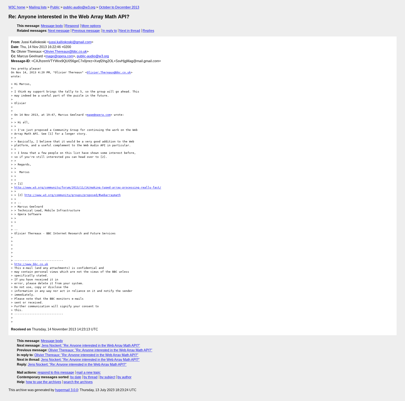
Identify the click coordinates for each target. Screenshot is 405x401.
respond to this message (56, 372)
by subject (107, 377)
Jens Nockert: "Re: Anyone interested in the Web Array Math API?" (90, 345)
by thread (90, 377)
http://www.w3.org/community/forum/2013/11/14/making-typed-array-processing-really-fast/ (87, 187)
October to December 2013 (119, 7)
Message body (52, 26)
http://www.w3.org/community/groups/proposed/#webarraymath (72, 195)
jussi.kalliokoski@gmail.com (70, 42)
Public (55, 7)
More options (91, 26)
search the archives (78, 382)
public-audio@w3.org (79, 7)
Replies (148, 30)
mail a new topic (88, 372)
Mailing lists (38, 7)
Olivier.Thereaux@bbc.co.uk (65, 51)
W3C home (16, 7)
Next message (59, 30)
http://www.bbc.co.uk (31, 264)
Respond (72, 26)
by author (124, 377)
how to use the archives (43, 382)
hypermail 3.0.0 (66, 390)
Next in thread (129, 30)
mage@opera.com (59, 56)
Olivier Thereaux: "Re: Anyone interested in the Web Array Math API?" (100, 350)
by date (75, 377)
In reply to (109, 30)
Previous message (86, 30)
